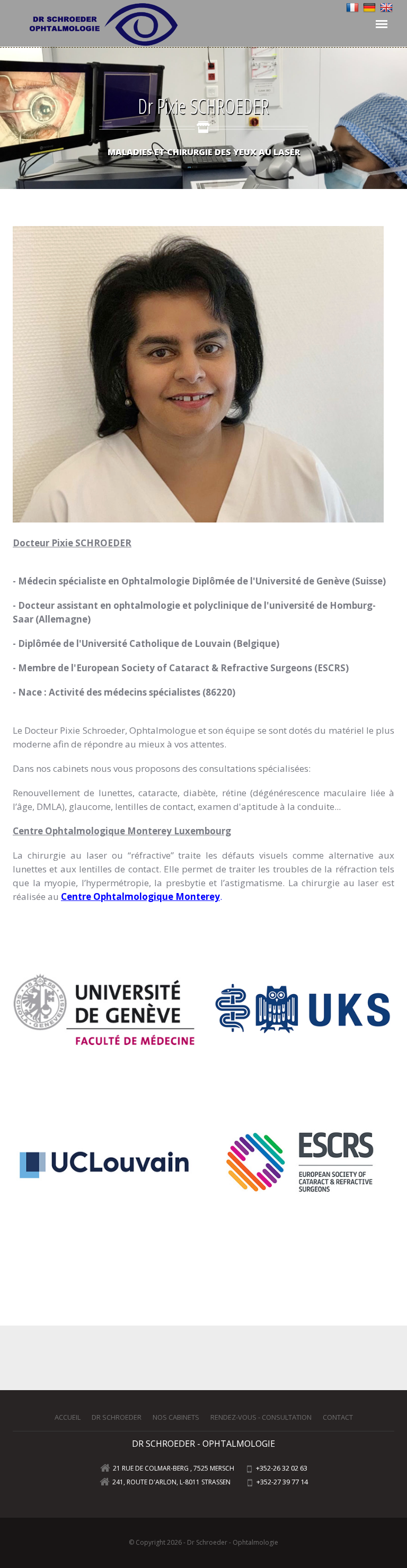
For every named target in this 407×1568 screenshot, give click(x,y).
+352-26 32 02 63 (280, 1468)
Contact (338, 1417)
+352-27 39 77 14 (281, 1481)
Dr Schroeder (116, 1417)
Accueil (68, 1417)
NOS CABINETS (176, 1417)
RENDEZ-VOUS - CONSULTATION (261, 1417)
